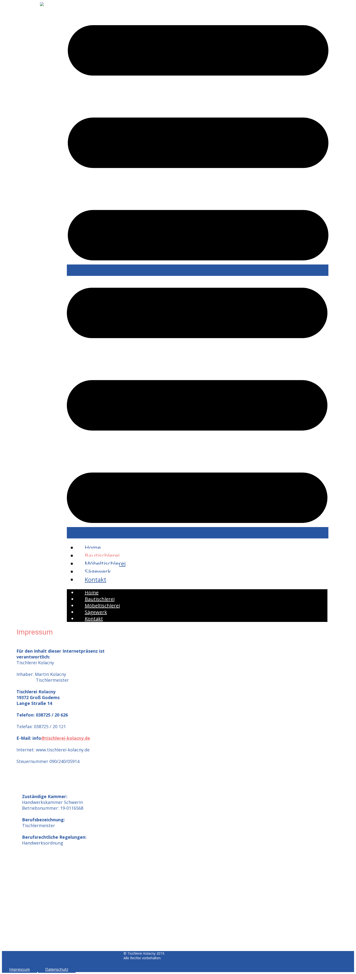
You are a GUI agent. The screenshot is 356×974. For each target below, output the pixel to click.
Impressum (19, 969)
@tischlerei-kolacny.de (65, 738)
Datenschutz (56, 969)
